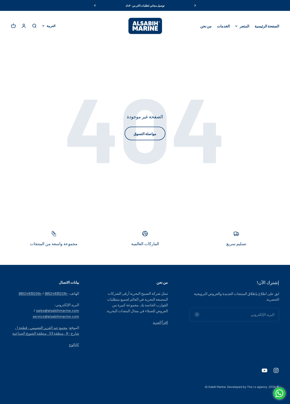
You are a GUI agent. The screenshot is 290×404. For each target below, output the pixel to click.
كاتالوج (74, 344)
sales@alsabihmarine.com (57, 310)
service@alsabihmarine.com (56, 316)
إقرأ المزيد (160, 322)
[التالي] (95, 5)
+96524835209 (30, 293)
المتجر (244, 26)
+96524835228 (56, 293)
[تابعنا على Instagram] (276, 370)
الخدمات (223, 26)
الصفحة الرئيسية (267, 26)
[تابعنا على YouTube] (264, 370)
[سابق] (195, 5)
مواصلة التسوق (145, 133)
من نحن (206, 26)
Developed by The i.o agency (247, 387)
